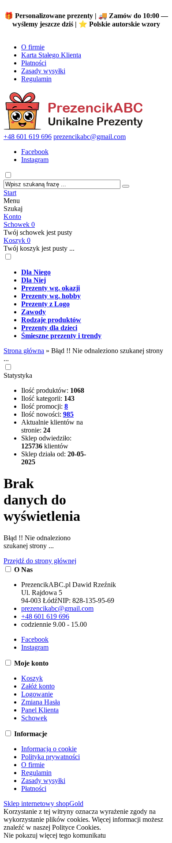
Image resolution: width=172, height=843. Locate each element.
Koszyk (17, 240)
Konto (12, 216)
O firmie (33, 47)
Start (10, 192)
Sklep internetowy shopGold (43, 803)
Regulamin (36, 79)
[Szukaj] (125, 186)
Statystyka (18, 375)
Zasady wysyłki (43, 71)
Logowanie (37, 694)
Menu (12, 200)
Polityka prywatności (50, 756)
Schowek (19, 224)
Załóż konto (38, 686)
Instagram (35, 159)
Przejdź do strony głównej (40, 561)
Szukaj (13, 208)
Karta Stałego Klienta (51, 55)
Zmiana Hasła (40, 702)
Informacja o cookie (49, 749)
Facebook (35, 151)
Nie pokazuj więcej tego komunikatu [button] (55, 835)
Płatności (33, 63)
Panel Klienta (40, 710)
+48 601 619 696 (28, 136)
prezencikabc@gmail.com (89, 136)
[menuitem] (94, 272)
